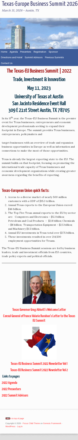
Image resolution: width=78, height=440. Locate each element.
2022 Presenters (11, 389)
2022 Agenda (9, 383)
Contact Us (7, 63)
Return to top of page (14, 418)
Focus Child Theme (31, 423)
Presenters (25, 51)
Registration (40, 51)
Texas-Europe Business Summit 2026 (40, 4)
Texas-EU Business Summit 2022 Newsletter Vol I (39, 363)
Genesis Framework (52, 423)
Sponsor (53, 51)
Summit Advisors (34, 57)
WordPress (10, 426)
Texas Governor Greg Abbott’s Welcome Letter (39, 309)
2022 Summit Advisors (15, 395)
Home (4, 51)
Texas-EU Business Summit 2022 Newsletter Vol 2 (39, 370)
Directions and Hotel (11, 57)
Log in (19, 426)
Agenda (14, 51)
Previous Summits (54, 57)
